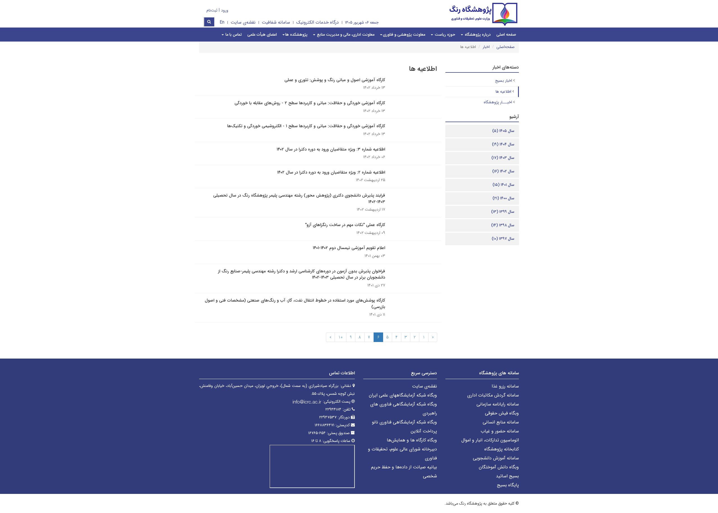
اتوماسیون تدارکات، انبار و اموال (490, 440)
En (222, 22)
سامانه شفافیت (276, 22)
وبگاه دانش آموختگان (499, 467)
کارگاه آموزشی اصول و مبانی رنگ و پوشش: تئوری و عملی (334, 80)
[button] (402, 35)
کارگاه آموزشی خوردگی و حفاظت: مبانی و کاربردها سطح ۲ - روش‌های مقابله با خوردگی (309, 103)
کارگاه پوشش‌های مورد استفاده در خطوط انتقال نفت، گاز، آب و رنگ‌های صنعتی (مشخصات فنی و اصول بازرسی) (295, 303)
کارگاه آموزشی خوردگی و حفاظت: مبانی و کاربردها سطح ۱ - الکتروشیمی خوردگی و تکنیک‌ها (306, 126)
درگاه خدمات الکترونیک (317, 22)
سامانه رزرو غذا (505, 386)
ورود (224, 10)
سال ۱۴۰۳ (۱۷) (502, 158)
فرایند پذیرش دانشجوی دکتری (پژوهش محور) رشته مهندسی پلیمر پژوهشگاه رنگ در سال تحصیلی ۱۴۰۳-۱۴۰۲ (299, 198)
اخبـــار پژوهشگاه (498, 102)
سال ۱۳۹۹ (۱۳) (502, 212)
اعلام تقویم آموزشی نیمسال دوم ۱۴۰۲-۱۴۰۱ (349, 248)
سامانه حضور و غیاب (500, 431)
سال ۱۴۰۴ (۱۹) (503, 144)
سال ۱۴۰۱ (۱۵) (503, 185)
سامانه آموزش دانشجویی (496, 458)
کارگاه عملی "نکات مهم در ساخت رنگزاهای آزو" (345, 225)
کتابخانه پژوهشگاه (501, 449)
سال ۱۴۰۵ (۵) (503, 131)
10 (340, 337)
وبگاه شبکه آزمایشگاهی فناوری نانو (404, 422)
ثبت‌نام (211, 10)
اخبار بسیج (503, 80)
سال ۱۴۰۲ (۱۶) (503, 171)
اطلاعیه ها (503, 91)
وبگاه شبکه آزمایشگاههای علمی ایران (403, 395)
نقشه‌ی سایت (243, 22)
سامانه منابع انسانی (501, 422)
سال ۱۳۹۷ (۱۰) (503, 239)
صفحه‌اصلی (505, 47)
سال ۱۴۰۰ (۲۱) (503, 198)
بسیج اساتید (507, 476)
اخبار (486, 47)
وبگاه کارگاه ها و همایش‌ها (412, 440)
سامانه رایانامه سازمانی (498, 404)
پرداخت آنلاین (424, 431)
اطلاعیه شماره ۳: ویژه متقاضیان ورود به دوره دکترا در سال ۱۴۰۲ (331, 149)
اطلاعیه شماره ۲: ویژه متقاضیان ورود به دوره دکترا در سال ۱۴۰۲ (331, 172)
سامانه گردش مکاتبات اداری (493, 395)
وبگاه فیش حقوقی (502, 413)
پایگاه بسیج (508, 485)
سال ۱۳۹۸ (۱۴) (502, 225)
